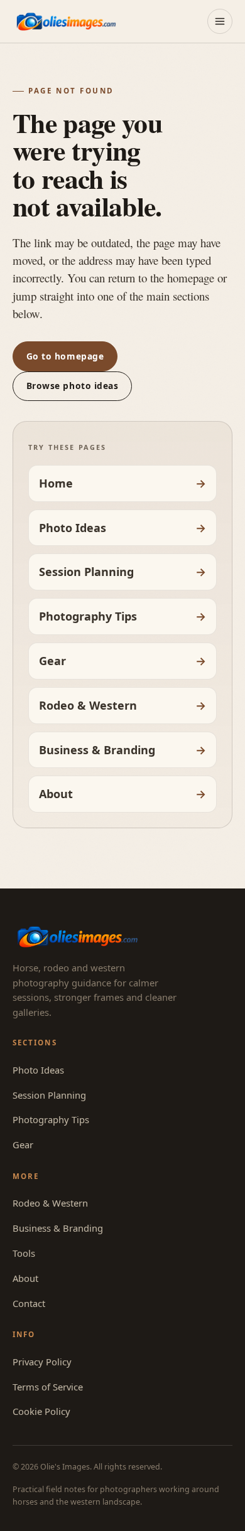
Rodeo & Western (88, 705)
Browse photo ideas (72, 386)
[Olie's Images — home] (66, 21)
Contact (29, 1303)
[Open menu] (219, 21)
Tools (24, 1253)
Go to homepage (65, 356)
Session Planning (86, 571)
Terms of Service (48, 1386)
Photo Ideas (72, 527)
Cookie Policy (41, 1411)
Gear (52, 660)
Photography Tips (88, 616)
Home (56, 483)
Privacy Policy (42, 1361)
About (56, 793)
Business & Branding (97, 749)
